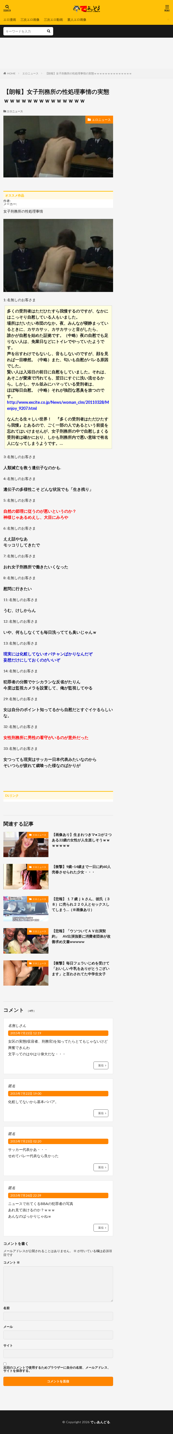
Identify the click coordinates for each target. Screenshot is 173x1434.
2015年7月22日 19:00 (25, 1093)
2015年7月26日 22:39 (25, 1195)
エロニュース (30, 73)
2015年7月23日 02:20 (25, 1141)
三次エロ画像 (29, 19)
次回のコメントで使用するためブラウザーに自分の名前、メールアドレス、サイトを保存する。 (57, 1369)
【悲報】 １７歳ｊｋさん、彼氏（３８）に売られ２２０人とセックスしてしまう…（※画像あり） (81, 904)
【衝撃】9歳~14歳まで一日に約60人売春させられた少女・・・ (81, 869)
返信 (101, 1065)
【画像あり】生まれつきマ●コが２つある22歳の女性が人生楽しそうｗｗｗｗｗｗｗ (82, 839)
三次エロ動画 (53, 19)
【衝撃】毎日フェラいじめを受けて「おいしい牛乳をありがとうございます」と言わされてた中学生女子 (80, 968)
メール (8, 1326)
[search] (48, 31)
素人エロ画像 (76, 19)
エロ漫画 (9, 19)
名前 (6, 1308)
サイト (8, 1345)
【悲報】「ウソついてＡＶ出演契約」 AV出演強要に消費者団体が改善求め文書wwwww (81, 936)
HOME (11, 73)
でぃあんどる (100, 1422)
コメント (11, 1262)
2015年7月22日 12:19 (25, 1033)
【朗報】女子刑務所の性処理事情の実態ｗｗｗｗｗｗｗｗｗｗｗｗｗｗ (88, 73)
